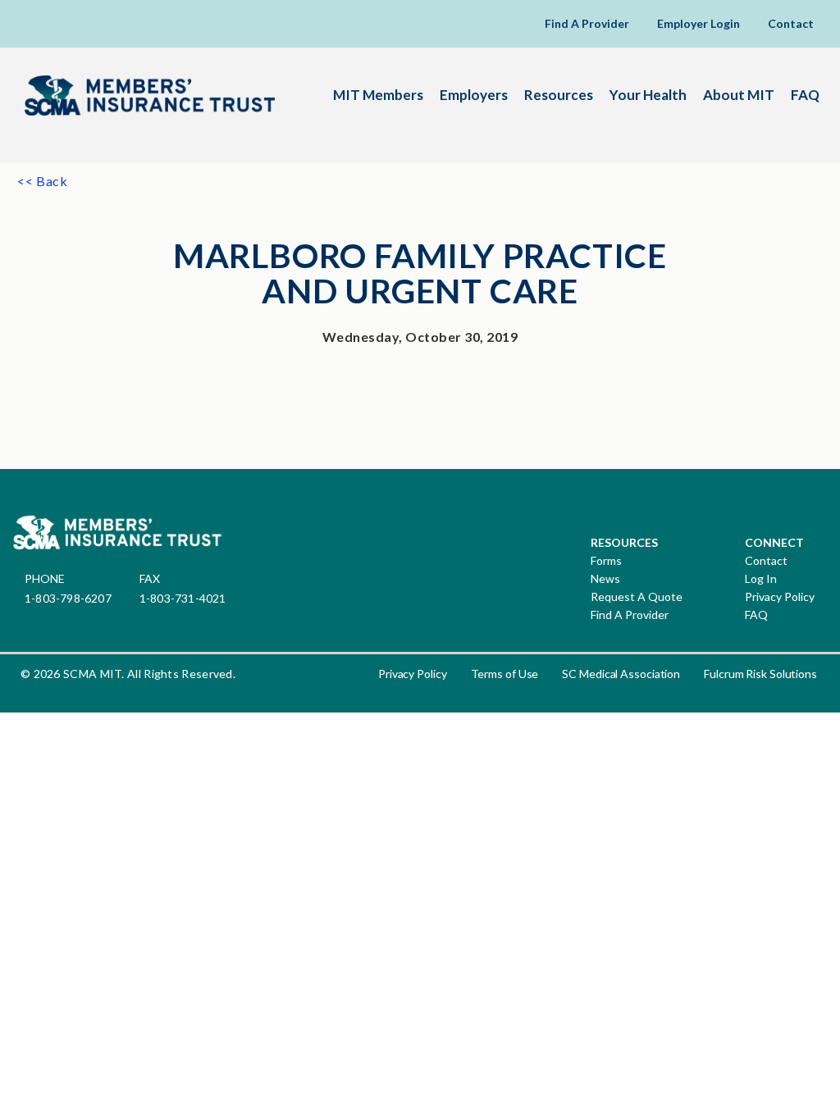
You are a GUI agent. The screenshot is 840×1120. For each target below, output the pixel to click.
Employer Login (698, 23)
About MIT (738, 94)
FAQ (805, 94)
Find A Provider (587, 23)
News (605, 578)
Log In (761, 578)
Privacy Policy (780, 596)
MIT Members (378, 94)
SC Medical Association (621, 673)
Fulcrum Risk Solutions (760, 673)
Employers (474, 94)
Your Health (648, 94)
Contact (791, 23)
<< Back (42, 181)
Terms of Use (505, 673)
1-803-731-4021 (182, 598)
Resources (558, 94)
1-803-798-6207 (68, 598)
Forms (606, 560)
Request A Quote (636, 596)
